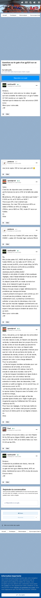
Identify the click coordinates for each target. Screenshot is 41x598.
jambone (10, 162)
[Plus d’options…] (37, 85)
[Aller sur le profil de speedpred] (4, 182)
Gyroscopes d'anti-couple (22, 72)
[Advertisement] (20, 39)
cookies (6, 585)
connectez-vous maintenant (26, 493)
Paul (9, 428)
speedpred (11, 181)
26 (19, 181)
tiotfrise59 (8, 70)
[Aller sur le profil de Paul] (4, 429)
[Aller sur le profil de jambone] (4, 163)
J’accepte (21, 595)
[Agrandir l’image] (34, 168)
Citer (7, 114)
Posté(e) (14, 86)
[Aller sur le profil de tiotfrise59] (4, 85)
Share (21, 513)
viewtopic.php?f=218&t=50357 (13, 272)
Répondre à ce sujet (20, 78)
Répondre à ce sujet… (13, 503)
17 (14, 428)
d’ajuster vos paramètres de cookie (24, 587)
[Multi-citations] (3, 114)
